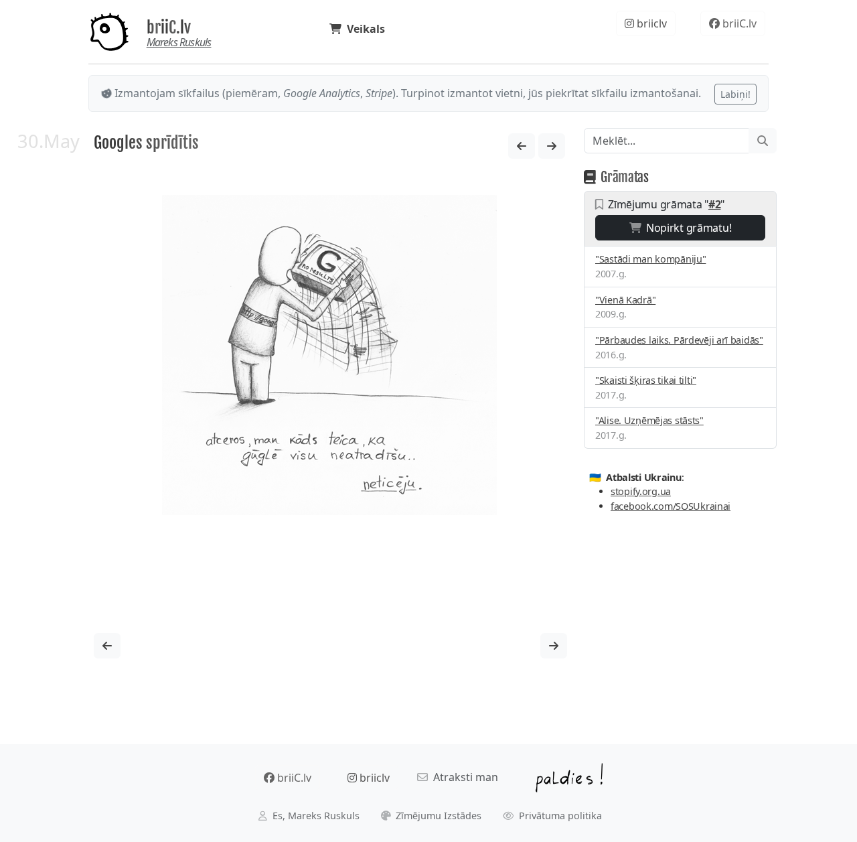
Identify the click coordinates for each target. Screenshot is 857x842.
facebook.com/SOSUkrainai (670, 506)
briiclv (650, 23)
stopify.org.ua (641, 491)
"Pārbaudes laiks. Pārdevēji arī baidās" (679, 340)
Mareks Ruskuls (179, 42)
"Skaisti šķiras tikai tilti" (645, 380)
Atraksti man (463, 777)
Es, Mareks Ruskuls (315, 815)
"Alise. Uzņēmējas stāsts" (649, 420)
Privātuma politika (559, 815)
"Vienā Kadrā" (625, 299)
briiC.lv (169, 27)
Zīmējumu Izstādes (437, 815)
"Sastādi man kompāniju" (650, 259)
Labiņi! (735, 94)
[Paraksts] (521, 146)
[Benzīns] (551, 146)
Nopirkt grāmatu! (686, 227)
